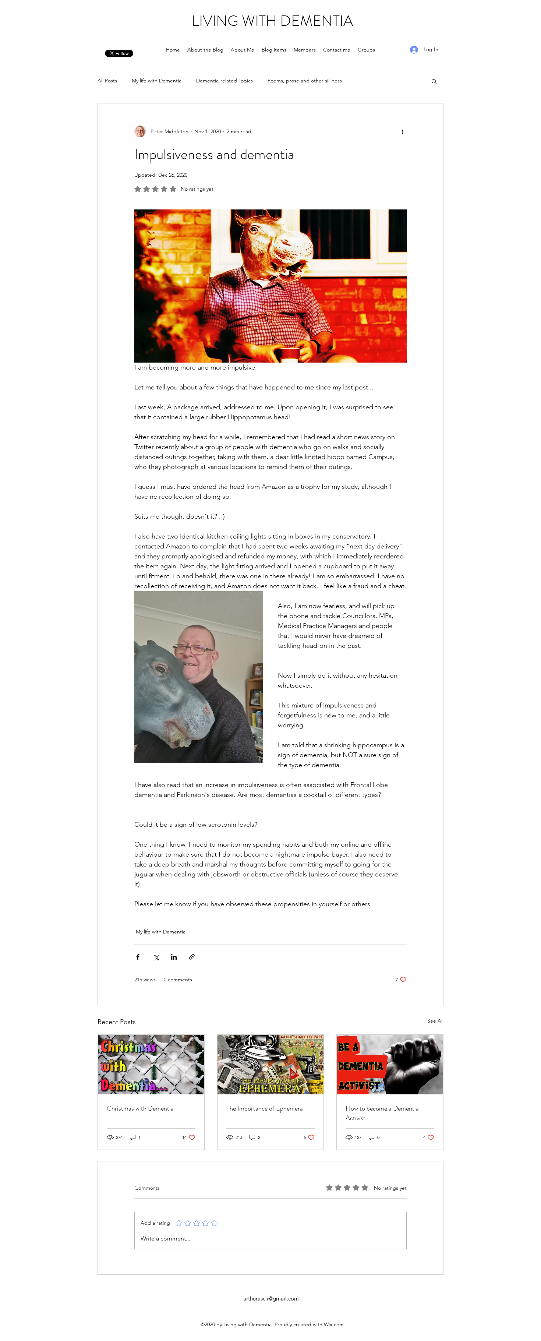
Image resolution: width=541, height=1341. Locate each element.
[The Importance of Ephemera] (271, 1064)
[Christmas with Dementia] (151, 1064)
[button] (434, 81)
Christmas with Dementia (140, 1108)
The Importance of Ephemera (264, 1108)
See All (435, 1020)
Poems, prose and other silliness (305, 80)
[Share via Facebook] (137, 956)
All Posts (107, 80)
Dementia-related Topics (224, 80)
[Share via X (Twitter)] (155, 956)
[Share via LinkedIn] (173, 956)
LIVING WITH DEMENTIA (272, 20)
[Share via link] (191, 956)
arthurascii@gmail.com (271, 1298)
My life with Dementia (156, 80)
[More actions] (402, 131)
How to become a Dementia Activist (382, 1113)
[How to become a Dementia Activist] (390, 1064)
